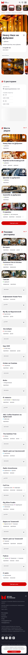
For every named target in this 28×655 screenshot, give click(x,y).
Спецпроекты (5, 622)
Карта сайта (4, 609)
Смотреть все (14, 223)
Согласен (14, 651)
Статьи (3, 614)
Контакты (4, 616)
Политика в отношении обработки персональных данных (13, 602)
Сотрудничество (6, 620)
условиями (7, 647)
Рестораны (4, 613)
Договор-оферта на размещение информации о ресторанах (12, 606)
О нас (3, 618)
